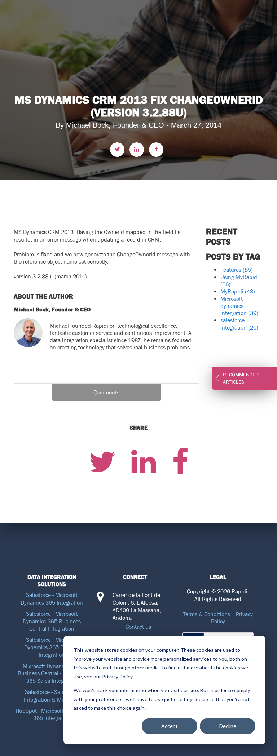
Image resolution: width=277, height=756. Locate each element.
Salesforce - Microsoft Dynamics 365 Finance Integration (51, 647)
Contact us (138, 626)
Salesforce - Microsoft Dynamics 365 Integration (52, 599)
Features (236, 269)
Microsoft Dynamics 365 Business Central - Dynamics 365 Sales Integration (52, 673)
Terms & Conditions (206, 614)
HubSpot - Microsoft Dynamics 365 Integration (52, 714)
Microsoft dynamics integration (239, 305)
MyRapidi (237, 291)
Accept (169, 726)
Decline (227, 726)
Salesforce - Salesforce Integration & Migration (52, 696)
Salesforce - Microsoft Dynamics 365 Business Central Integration (52, 621)
